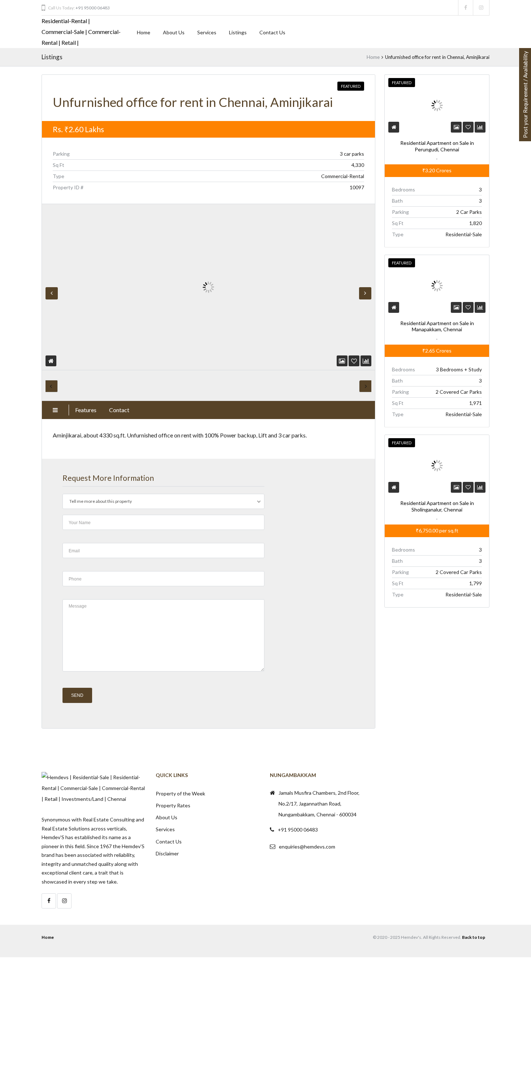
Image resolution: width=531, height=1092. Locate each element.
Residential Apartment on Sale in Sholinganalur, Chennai (437, 506)
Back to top (473, 937)
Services (206, 32)
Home (143, 32)
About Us (174, 32)
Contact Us (272, 32)
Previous (52, 293)
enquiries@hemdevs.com (307, 846)
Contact (119, 409)
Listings (238, 32)
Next (365, 293)
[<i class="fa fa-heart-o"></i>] (354, 360)
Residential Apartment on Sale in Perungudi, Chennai (437, 146)
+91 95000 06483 (92, 7)
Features (85, 409)
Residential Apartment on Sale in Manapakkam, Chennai (437, 326)
